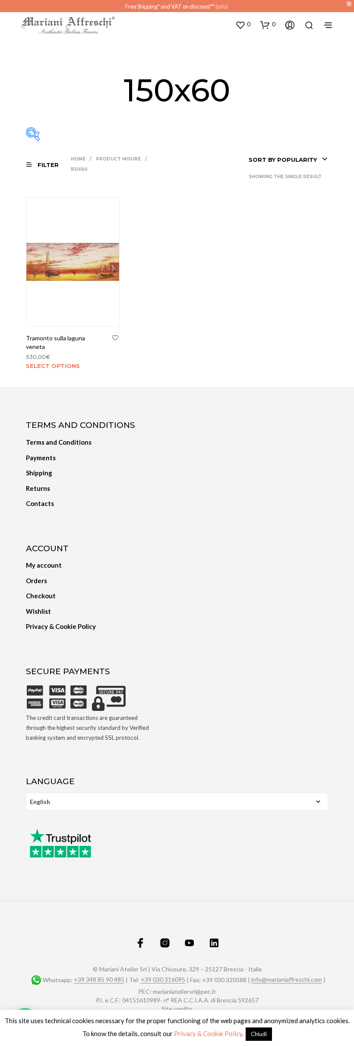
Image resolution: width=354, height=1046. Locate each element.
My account (44, 565)
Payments (41, 458)
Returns (38, 488)
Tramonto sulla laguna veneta (55, 342)
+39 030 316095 (163, 979)
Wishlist (38, 611)
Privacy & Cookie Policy (61, 626)
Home (78, 159)
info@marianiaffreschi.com (286, 979)
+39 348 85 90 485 (99, 979)
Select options (53, 365)
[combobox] (288, 160)
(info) (221, 6)
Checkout (41, 596)
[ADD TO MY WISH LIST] (115, 338)
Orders (36, 580)
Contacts (40, 503)
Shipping (39, 473)
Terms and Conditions (59, 442)
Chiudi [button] (259, 1033)
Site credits (177, 1008)
